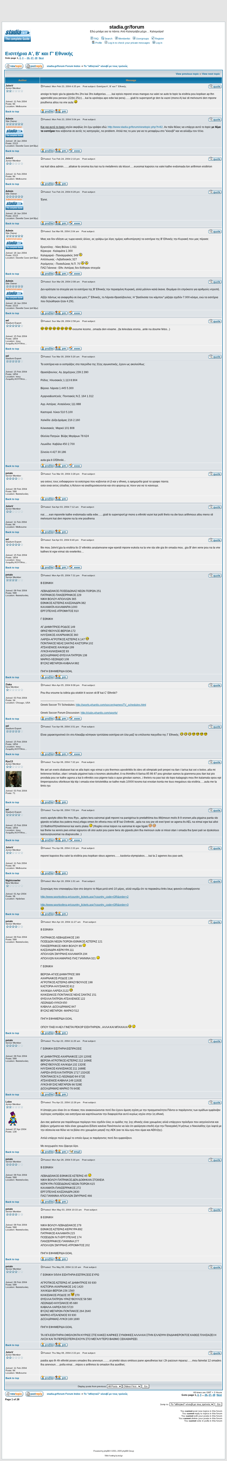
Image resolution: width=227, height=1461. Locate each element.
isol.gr (120, 1455)
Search (108, 38)
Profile (98, 42)
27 (32, 58)
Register (159, 38)
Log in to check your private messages (129, 42)
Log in (159, 42)
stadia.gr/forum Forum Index (63, 66)
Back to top (12, 111)
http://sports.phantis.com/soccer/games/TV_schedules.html (111, 704)
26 (28, 58)
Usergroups (142, 38)
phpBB (107, 1451)
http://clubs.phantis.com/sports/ (99, 712)
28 (36, 58)
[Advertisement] (113, 12)
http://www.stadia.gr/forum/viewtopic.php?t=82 (135, 127)
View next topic (211, 73)
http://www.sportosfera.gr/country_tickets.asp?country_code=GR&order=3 (85, 904)
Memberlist (124, 38)
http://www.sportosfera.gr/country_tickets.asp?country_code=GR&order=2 (85, 896)
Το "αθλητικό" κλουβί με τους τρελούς (106, 66)
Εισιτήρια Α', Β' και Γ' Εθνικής (39, 53)
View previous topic (187, 73)
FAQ (96, 38)
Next (41, 58)
